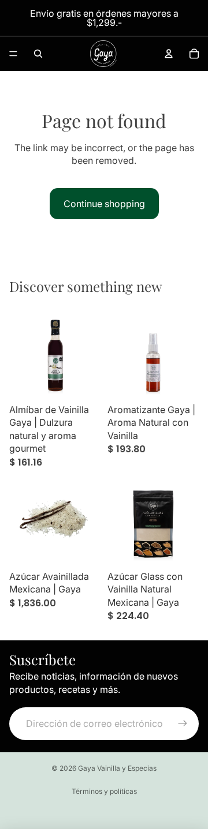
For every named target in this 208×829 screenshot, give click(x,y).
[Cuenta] (168, 53)
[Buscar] (38, 53)
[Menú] (13, 53)
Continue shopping (104, 203)
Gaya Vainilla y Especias (117, 768)
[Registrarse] (183, 723)
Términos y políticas (104, 791)
